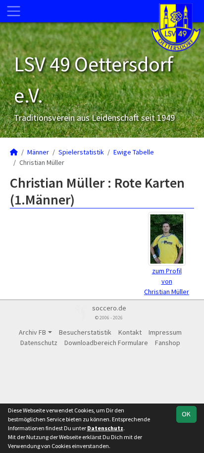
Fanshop (167, 342)
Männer (38, 152)
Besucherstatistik (85, 332)
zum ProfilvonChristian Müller (166, 281)
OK (186, 413)
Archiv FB (32, 332)
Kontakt (130, 332)
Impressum (165, 332)
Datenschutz (38, 342)
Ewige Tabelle (133, 152)
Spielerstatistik (81, 152)
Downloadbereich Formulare (106, 342)
